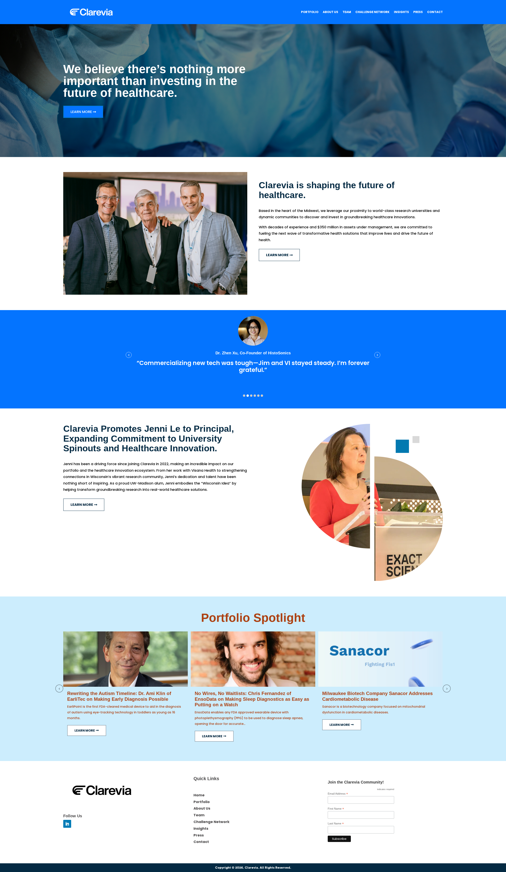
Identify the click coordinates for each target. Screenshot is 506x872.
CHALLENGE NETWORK (372, 12)
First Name (336, 809)
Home (199, 795)
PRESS (418, 12)
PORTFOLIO (309, 12)
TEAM (347, 12)
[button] (244, 395)
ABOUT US (330, 12)
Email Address (338, 794)
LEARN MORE (85, 730)
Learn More (81, 111)
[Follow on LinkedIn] (67, 824)
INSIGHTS (401, 12)
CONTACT (435, 12)
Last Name (336, 823)
